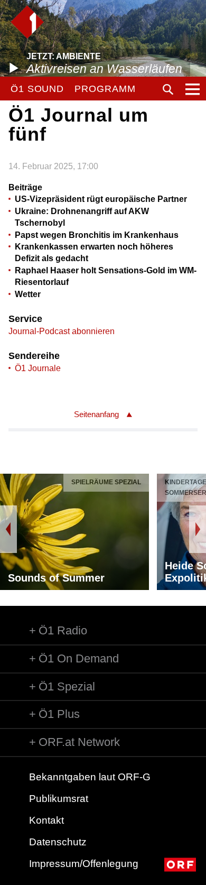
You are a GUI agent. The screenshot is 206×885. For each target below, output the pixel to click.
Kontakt (46, 820)
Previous (8, 529)
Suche (168, 89)
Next (197, 529)
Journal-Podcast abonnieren (61, 331)
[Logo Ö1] (27, 22)
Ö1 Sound (37, 89)
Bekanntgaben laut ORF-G (90, 776)
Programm (104, 89)
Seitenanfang (96, 414)
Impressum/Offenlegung (83, 863)
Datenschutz (58, 841)
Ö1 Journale (38, 368)
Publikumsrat (58, 798)
